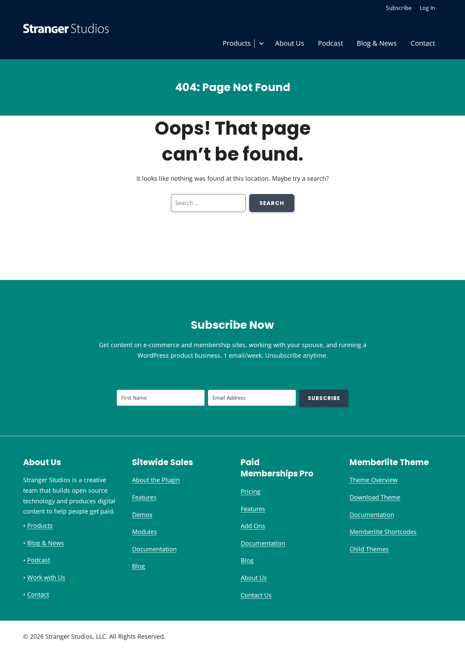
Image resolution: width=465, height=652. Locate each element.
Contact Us (256, 595)
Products (237, 43)
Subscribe (399, 8)
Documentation (154, 549)
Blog (138, 566)
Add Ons (253, 526)
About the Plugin (156, 480)
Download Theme (375, 497)
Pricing (250, 491)
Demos (142, 514)
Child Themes (369, 549)
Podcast (330, 43)
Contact (423, 43)
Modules (144, 532)
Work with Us (46, 577)
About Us (289, 43)
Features (144, 497)
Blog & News (377, 43)
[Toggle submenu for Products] (261, 43)
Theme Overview (374, 480)
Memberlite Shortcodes (383, 532)
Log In (427, 8)
